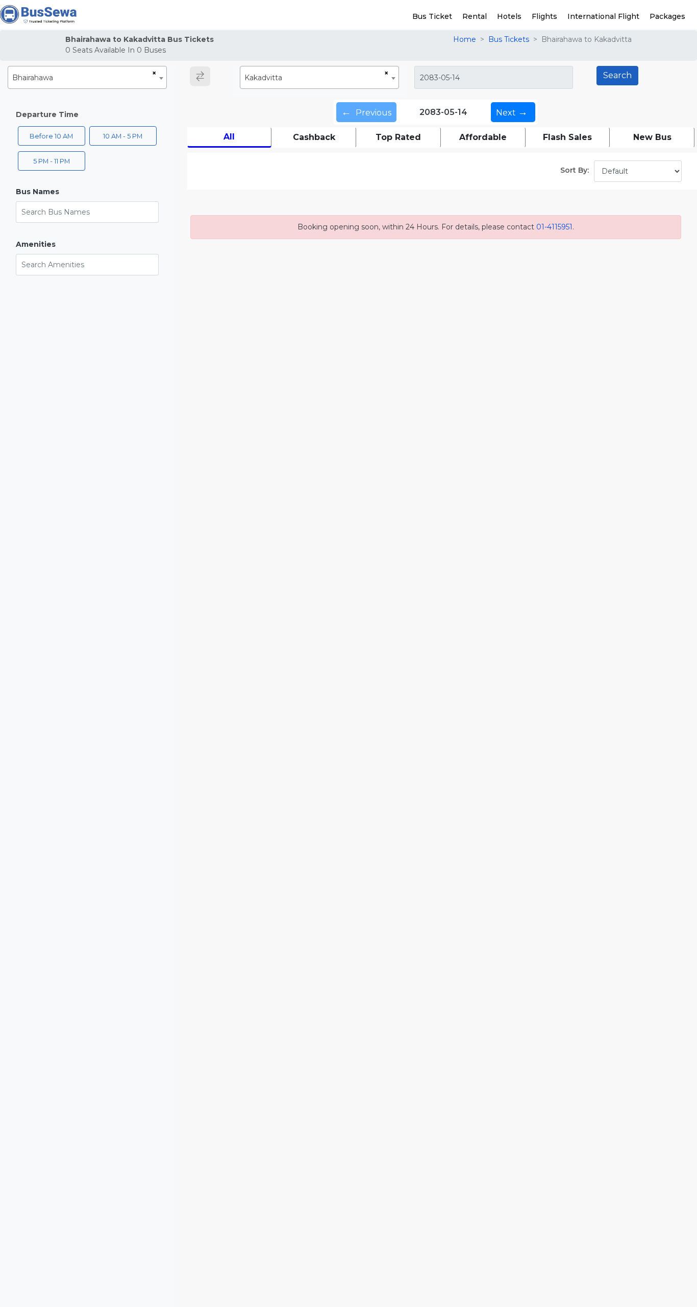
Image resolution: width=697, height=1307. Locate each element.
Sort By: (574, 170)
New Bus (652, 137)
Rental (474, 16)
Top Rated (398, 137)
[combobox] (87, 77)
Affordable (483, 137)
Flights (544, 16)
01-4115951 (554, 226)
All (229, 137)
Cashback (314, 137)
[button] (87, 191)
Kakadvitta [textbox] (263, 77)
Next (512, 112)
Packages (667, 16)
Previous (366, 112)
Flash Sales (567, 137)
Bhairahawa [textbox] (32, 77)
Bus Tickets (508, 39)
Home (464, 39)
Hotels (509, 16)
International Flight (603, 16)
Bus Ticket (432, 16)
